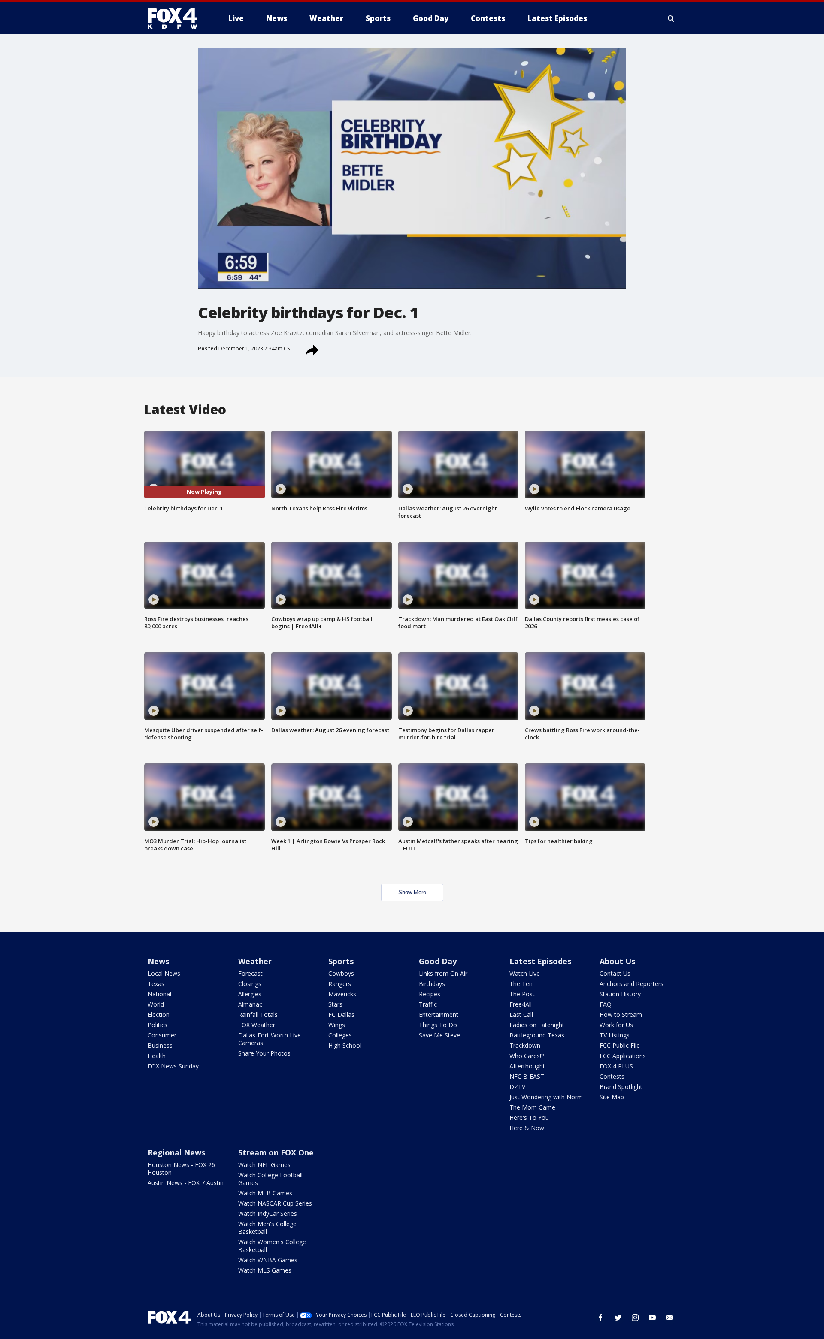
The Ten (521, 984)
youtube (652, 1317)
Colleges (340, 1035)
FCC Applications (623, 1056)
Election (159, 1014)
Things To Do (438, 1025)
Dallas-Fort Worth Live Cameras (269, 1039)
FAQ (606, 1004)
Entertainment (438, 1014)
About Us (617, 961)
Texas (156, 984)
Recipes (429, 994)
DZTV (517, 1087)
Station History (620, 994)
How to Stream (621, 1014)
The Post (522, 994)
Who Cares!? (526, 1056)
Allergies (249, 994)
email (669, 1317)
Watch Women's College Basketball (272, 1246)
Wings (336, 1025)
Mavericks (342, 994)
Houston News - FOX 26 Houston (181, 1168)
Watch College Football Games (270, 1179)
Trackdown (524, 1045)
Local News (164, 973)
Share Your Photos (264, 1053)
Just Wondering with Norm (546, 1097)
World (156, 1004)
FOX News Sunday (173, 1066)
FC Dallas (341, 1014)
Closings (249, 984)
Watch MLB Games (265, 1193)
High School (344, 1045)
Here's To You (529, 1117)
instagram (635, 1317)
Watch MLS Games (264, 1270)
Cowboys (341, 973)
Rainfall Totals (258, 1014)
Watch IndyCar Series (267, 1213)
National (159, 994)
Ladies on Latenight (536, 1025)
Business (160, 1045)
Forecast (250, 973)
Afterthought (527, 1066)
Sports (341, 961)
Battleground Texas (536, 1035)
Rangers (339, 984)
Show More (412, 892)
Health (157, 1056)
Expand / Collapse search (671, 18)
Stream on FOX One (276, 1152)
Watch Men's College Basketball (267, 1228)
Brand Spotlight (621, 1087)
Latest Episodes (540, 961)
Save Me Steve (439, 1035)
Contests (612, 1076)
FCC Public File (620, 1045)
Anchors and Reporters (631, 984)
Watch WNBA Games (267, 1260)
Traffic (428, 1004)
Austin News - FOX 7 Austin (186, 1183)
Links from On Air (443, 973)
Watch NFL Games (264, 1165)
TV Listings (615, 1035)
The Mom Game (532, 1107)
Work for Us (616, 1025)
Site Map (612, 1097)
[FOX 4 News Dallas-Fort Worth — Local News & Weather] (176, 18)
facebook (601, 1317)
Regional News (176, 1152)
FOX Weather (256, 1025)
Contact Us (615, 973)
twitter (618, 1317)
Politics (157, 1025)
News (158, 961)
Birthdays (432, 984)
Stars (335, 1004)
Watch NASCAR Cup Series (275, 1203)
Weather (255, 961)
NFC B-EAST (526, 1076)
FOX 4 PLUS (616, 1066)
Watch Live (524, 973)
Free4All (520, 1004)
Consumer (162, 1035)
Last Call (521, 1014)
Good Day (438, 961)
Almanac (250, 1004)
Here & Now (526, 1128)
